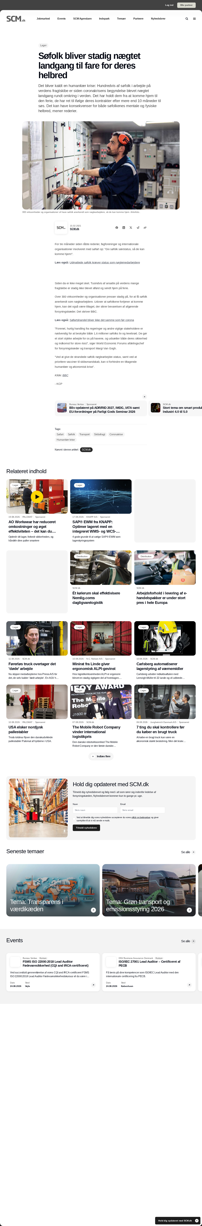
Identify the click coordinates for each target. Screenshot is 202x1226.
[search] (187, 18)
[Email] (138, 228)
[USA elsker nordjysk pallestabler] (37, 714)
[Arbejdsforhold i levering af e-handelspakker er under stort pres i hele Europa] (165, 577)
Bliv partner (186, 5)
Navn (75, 804)
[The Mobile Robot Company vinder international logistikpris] (101, 716)
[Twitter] (131, 228)
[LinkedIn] (124, 228)
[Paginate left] (9, 890)
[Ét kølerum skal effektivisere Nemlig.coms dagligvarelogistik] (101, 577)
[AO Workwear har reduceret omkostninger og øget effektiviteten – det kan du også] (37, 511)
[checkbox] (74, 819)
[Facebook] (117, 228)
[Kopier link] (145, 228)
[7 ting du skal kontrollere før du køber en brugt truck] (165, 714)
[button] (144, 396)
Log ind (169, 5)
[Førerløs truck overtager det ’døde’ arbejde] (37, 650)
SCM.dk (74, 229)
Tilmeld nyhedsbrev (86, 827)
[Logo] (16, 19)
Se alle (185, 852)
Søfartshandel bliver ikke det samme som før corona (102, 320)
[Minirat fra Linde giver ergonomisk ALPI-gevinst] (101, 650)
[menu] (194, 18)
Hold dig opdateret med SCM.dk (175, 1220)
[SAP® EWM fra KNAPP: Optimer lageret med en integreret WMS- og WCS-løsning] (101, 511)
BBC (65, 375)
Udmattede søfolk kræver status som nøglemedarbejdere (105, 262)
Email (122, 804)
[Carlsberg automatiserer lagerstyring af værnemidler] (165, 650)
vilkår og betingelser (140, 817)
